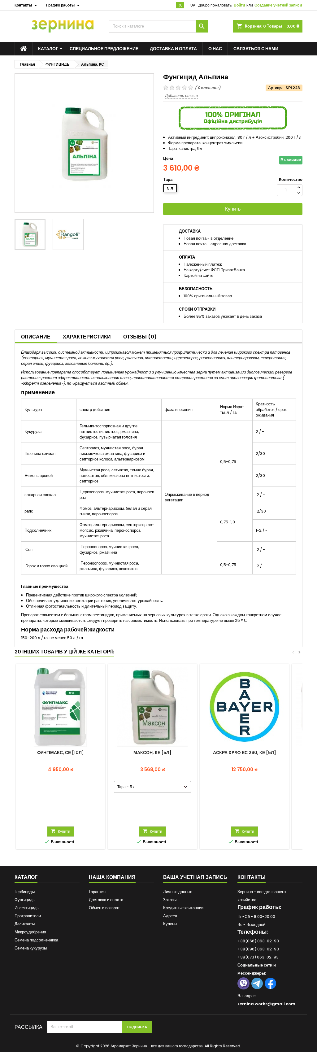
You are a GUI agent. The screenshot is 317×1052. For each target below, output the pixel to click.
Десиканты (25, 924)
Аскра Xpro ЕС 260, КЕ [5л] (244, 752)
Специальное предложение (104, 49)
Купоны (170, 924)
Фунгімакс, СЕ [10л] (60, 752)
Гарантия (97, 892)
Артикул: (276, 88)
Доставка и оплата (173, 49)
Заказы (169, 900)
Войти (239, 5)
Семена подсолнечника (36, 940)
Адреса (170, 916)
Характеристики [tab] (87, 336)
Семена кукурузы (31, 948)
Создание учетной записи (278, 5)
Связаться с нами (255, 49)
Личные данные (177, 892)
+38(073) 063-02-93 (258, 957)
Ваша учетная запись (195, 877)
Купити (60, 831)
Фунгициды (25, 900)
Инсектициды (27, 908)
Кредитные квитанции (183, 908)
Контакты (251, 877)
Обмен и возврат (104, 908)
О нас (215, 49)
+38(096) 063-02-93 (258, 949)
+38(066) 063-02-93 (258, 941)
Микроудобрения (30, 932)
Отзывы (140, 336)
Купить (233, 208)
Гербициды (25, 892)
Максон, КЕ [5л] (152, 752)
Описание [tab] (35, 336)
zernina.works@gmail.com (266, 1004)
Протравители (28, 916)
